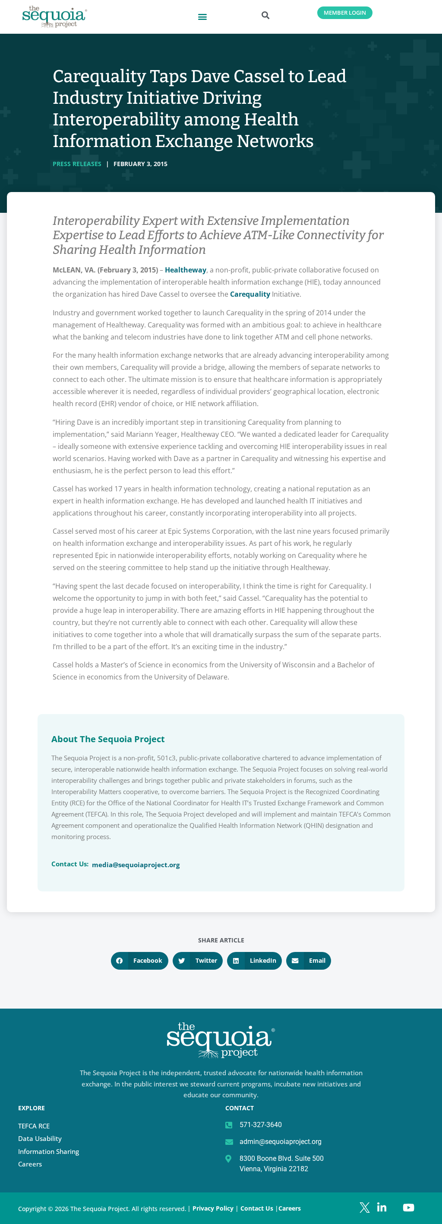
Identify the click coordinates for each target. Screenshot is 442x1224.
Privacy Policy (213, 1208)
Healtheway (185, 270)
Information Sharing (48, 1151)
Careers (30, 1164)
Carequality (250, 294)
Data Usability (40, 1138)
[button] (202, 16)
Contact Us (257, 1208)
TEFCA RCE (34, 1125)
